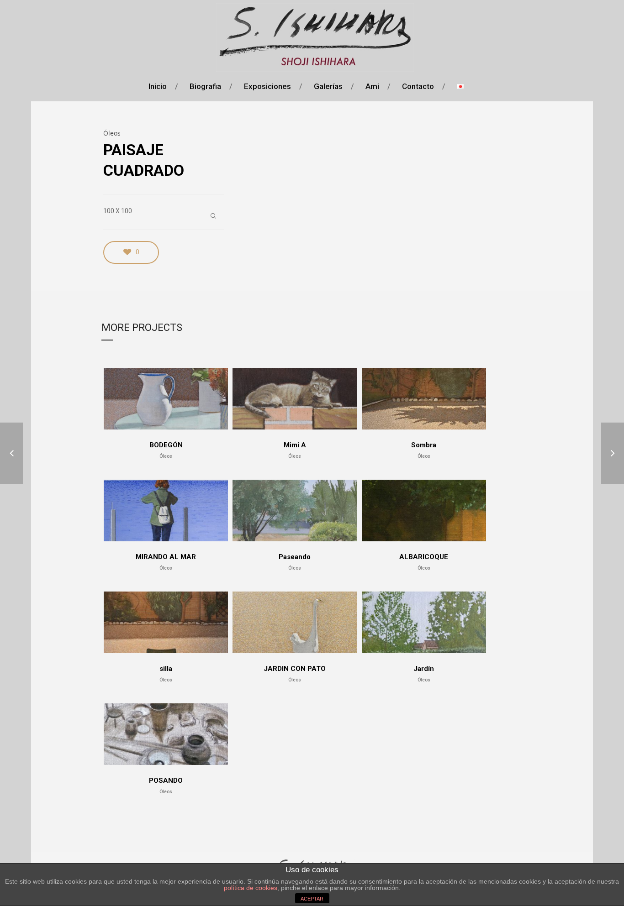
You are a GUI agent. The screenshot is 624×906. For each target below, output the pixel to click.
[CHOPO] (11, 453)
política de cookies (250, 887)
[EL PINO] (612, 453)
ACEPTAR (312, 898)
